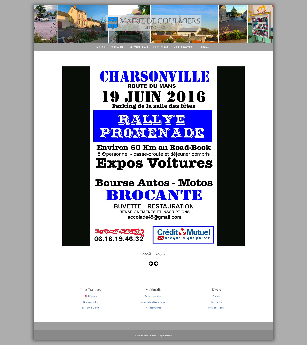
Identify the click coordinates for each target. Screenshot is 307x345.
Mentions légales (216, 307)
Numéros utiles (90, 301)
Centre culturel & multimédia (153, 301)
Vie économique (184, 47)
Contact (205, 47)
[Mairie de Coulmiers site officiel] (153, 23)
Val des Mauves (153, 307)
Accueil (101, 47)
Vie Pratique (161, 47)
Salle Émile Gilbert (90, 307)
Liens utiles (216, 301)
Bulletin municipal (153, 296)
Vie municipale (139, 47)
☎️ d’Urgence (90, 296)
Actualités (118, 47)
